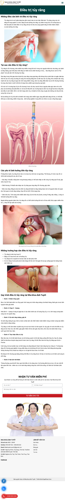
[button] (62, 2)
